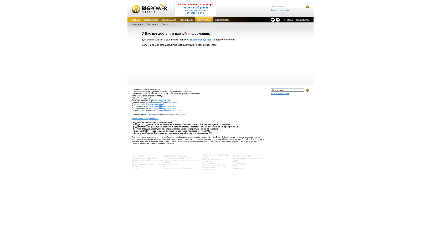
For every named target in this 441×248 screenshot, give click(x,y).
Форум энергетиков (171, 164)
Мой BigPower (222, 19)
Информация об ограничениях (145, 118)
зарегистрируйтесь (200, 39)
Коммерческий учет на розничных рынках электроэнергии (195, 10)
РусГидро (236, 166)
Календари (137, 24)
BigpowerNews (165, 100)
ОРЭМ (134, 168)
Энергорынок (186, 19)
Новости (136, 19)
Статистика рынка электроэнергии (147, 164)
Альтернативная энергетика (175, 156)
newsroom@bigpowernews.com (163, 106)
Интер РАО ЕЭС (239, 164)
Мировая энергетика (211, 163)
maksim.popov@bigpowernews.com (164, 102)
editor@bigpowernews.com (152, 104)
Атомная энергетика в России (145, 158)
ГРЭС (234, 162)
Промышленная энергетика (214, 167)
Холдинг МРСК (238, 168)
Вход (290, 19)
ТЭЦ (165, 166)
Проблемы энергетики (241, 156)
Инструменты (204, 19)
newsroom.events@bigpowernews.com (159, 108)
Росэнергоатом (209, 169)
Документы (152, 24)
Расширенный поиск (280, 10)
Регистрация (302, 19)
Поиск (165, 24)
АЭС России (137, 166)
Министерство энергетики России (178, 168)
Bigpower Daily (169, 19)
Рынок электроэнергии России (176, 158)
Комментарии (151, 19)
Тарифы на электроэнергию (214, 165)
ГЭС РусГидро (138, 156)
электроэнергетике (177, 114)
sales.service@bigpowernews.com (166, 110)
